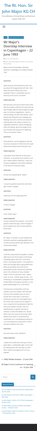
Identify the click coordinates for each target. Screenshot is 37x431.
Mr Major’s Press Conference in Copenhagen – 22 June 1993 (17, 365)
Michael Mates (8, 64)
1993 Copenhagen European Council (18, 62)
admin (16, 59)
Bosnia (31, 62)
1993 (5, 37)
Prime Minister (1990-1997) (16, 37)
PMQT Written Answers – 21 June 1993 (18, 359)
